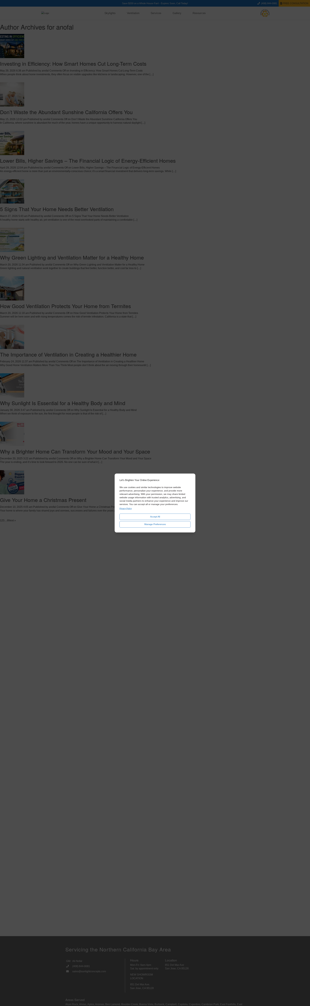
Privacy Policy (125, 508)
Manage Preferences (155, 524)
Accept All (155, 516)
